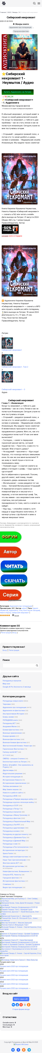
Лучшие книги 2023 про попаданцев (14, 979)
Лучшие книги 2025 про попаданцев (14, 988)
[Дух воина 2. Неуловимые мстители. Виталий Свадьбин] (21, 951)
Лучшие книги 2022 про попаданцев (14, 975)
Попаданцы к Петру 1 (11, 809)
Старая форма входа (21, 1009)
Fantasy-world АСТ (10, 752)
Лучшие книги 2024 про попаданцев (14, 984)
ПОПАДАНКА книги (10, 720)
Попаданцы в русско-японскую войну (18, 802)
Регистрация (6, 633)
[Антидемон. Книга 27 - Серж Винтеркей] (16, 940)
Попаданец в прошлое (12, 681)
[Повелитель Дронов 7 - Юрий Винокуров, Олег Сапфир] (21, 914)
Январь (15, 12)
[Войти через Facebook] (17, 1004)
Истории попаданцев (11, 777)
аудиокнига (13, 610)
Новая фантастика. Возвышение (16, 871)
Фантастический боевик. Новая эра (17, 746)
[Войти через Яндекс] (21, 1004)
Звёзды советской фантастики (15, 857)
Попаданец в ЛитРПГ (11, 825)
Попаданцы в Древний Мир (14, 841)
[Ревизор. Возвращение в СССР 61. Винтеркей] (18, 947)
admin (24, 608)
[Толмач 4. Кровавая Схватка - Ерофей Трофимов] (20, 944)
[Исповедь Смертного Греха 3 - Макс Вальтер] (19, 960)
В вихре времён (9, 736)
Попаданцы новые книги (13, 701)
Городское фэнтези (21, 31)
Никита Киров (5, 613)
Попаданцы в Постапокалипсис (16, 847)
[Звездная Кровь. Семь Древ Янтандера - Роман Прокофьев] (21, 905)
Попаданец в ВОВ (10, 796)
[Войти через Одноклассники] (28, 1004)
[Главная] (4, 3)
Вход (15, 633)
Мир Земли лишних (11, 789)
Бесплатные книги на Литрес (15, 762)
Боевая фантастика (11, 730)
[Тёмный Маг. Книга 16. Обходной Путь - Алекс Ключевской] (21, 920)
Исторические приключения (14, 783)
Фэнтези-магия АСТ (11, 863)
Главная (3, 12)
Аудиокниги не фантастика (14, 710)
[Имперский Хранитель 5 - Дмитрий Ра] (16, 916)
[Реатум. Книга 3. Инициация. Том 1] (14, 925)
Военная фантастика (11, 739)
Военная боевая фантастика (14, 742)
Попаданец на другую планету (15, 834)
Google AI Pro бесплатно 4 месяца (17, 687)
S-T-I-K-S (6, 755)
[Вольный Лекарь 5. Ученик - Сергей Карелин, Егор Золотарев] (21, 955)
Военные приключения (12, 733)
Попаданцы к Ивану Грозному (15, 815)
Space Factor (8, 853)
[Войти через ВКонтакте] (13, 1004)
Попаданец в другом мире (14, 828)
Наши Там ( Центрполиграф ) (14, 860)
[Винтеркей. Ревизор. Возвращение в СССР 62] (19, 907)
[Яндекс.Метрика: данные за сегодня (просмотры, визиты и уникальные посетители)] (21, 1044)
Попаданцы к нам (10, 844)
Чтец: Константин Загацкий (29, 610)
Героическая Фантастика (13, 749)
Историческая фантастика (14, 881)
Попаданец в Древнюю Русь (14, 837)
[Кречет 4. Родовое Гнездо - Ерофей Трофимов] (19, 934)
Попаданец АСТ (9, 723)
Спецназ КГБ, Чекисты (12, 875)
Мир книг (6, 684)
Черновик (7, 704)
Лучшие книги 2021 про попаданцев (14, 971)
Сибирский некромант (12, 350)
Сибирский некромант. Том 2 (15, 367)
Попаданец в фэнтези (12, 818)
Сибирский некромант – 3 (13, 389)
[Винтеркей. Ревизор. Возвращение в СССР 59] (19, 936)
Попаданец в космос (11, 831)
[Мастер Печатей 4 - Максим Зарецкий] (16, 923)
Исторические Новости (12, 780)
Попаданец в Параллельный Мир (16, 821)
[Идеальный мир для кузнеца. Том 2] (21, 901)
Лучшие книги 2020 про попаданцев (14, 966)
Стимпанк (7, 884)
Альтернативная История (13, 714)
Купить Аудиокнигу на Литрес (17, 92)
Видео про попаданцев (12, 887)
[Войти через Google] (25, 1004)
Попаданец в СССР (10, 805)
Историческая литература (14, 850)
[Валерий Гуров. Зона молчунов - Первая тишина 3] (16, 909)
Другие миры (8, 770)
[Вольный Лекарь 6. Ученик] (21, 929)
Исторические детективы (13, 866)
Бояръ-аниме (8, 717)
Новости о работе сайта (13, 793)
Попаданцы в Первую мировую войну (18, 799)
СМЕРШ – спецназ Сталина (14, 758)
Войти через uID (21, 999)
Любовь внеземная (11, 786)
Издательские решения (12, 773)
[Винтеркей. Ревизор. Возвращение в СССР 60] (19, 942)
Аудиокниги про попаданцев (20, 27)
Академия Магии (10, 726)
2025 (9, 12)
